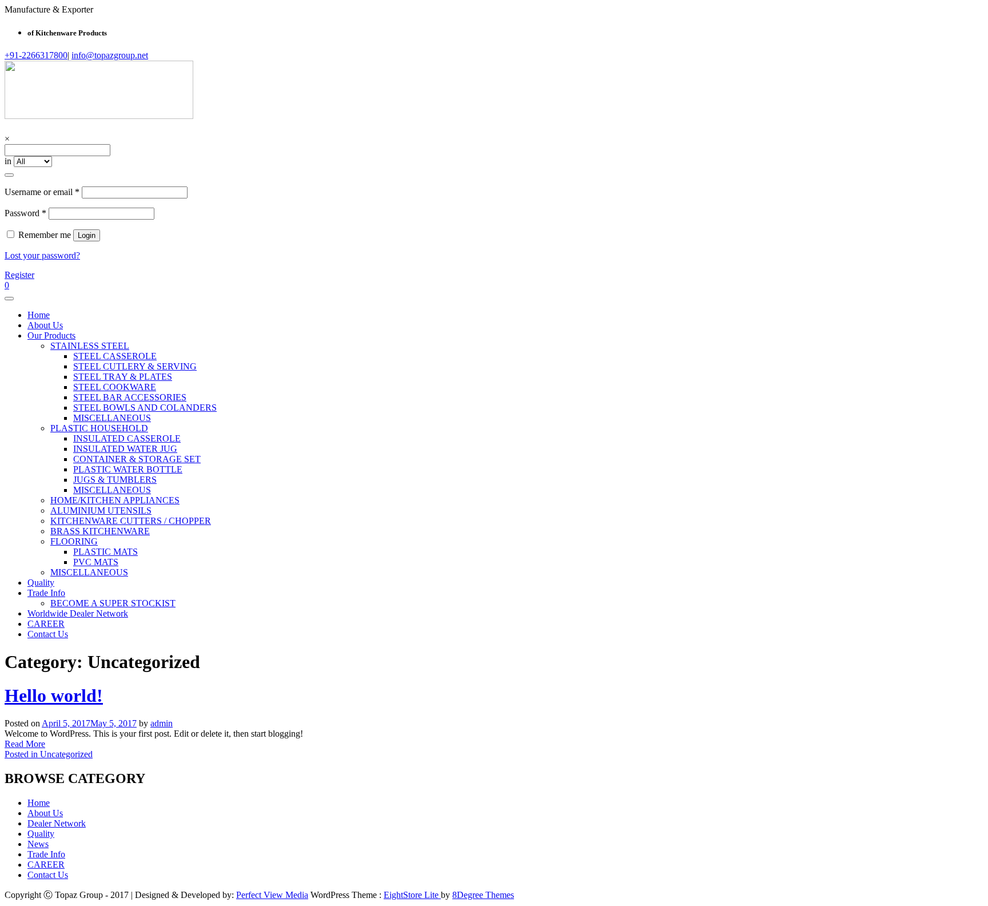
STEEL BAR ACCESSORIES (129, 397)
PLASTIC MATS (105, 552)
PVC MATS (95, 562)
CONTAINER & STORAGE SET (137, 459)
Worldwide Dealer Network (77, 613)
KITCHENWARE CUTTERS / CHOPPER (130, 521)
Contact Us (47, 634)
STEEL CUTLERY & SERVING (135, 366)
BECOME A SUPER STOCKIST (113, 603)
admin (161, 723)
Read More (25, 744)
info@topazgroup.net (109, 55)
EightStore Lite (412, 895)
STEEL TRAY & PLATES (122, 377)
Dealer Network (56, 823)
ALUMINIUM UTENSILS (101, 510)
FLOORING (74, 541)
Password (25, 213)
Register (19, 275)
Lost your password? (42, 255)
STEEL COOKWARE (114, 387)
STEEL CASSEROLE (115, 356)
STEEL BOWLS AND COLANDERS (145, 407)
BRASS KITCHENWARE (100, 531)
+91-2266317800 (36, 55)
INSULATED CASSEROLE (127, 438)
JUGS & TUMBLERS (115, 479)
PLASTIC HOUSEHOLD (99, 428)
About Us (45, 325)
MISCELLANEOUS (112, 418)
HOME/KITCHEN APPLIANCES (115, 500)
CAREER (46, 624)
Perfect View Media (272, 895)
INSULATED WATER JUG (125, 449)
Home (38, 315)
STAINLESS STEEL (89, 346)
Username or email (42, 192)
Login (86, 235)
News (38, 844)
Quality (40, 582)
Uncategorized (66, 754)
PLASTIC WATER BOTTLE (127, 469)
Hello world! (54, 695)
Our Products (51, 335)
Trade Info (46, 593)
